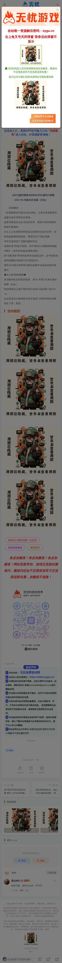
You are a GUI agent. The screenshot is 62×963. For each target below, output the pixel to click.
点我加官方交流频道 (43, 116)
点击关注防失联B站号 (42, 120)
